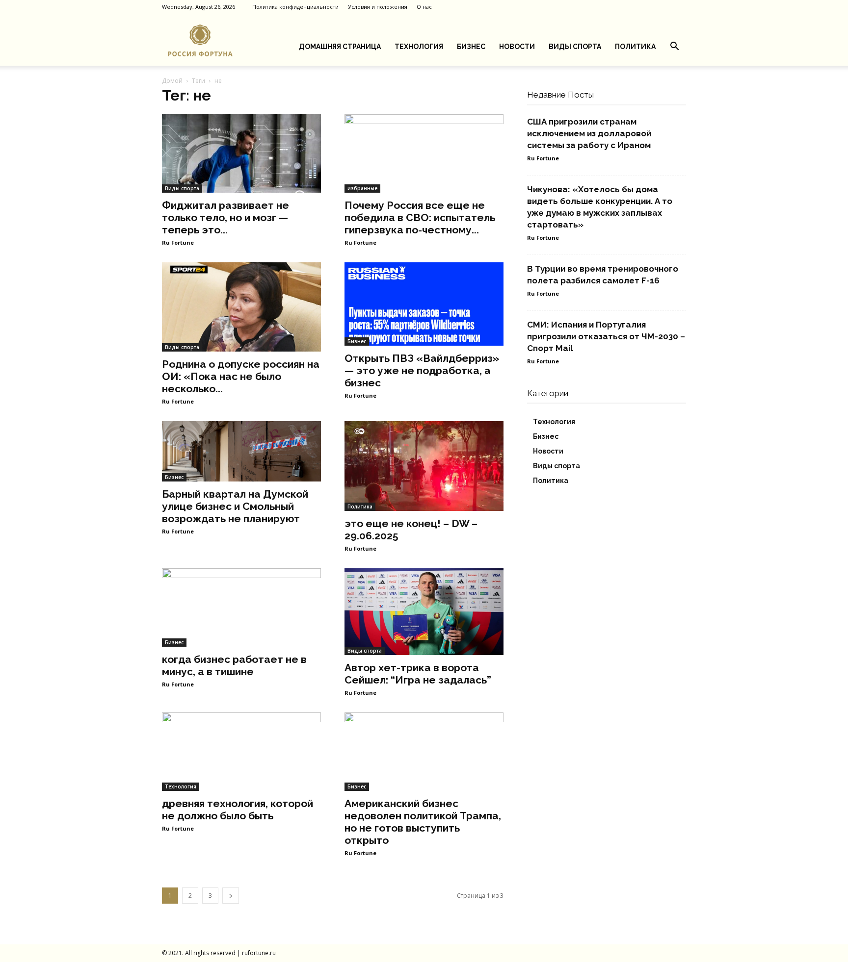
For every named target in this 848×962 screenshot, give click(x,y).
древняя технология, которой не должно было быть (237, 809)
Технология (419, 47)
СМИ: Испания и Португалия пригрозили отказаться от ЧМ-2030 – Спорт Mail (606, 336)
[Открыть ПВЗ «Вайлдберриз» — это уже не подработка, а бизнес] (424, 304)
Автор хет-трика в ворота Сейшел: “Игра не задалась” (417, 673)
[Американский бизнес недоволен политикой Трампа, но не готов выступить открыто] (424, 751)
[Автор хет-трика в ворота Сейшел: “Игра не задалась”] (424, 611)
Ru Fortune (178, 242)
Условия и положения (377, 6)
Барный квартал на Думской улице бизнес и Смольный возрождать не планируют (235, 506)
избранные (362, 188)
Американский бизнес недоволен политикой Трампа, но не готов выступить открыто (422, 821)
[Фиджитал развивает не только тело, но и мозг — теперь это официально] (241, 153)
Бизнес (471, 47)
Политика (635, 47)
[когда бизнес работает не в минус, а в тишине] (241, 607)
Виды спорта (575, 47)
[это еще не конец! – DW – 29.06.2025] (424, 465)
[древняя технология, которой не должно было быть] (241, 751)
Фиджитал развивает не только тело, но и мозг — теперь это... (225, 217)
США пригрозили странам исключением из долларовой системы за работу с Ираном (589, 133)
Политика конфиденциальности (295, 6)
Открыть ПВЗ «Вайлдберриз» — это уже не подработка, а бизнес (421, 370)
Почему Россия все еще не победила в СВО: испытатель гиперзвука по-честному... (419, 217)
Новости (517, 47)
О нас (424, 6)
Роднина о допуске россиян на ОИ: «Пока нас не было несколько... (240, 376)
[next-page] (230, 895)
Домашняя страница (340, 47)
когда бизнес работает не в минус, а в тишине (234, 665)
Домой (172, 80)
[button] (674, 47)
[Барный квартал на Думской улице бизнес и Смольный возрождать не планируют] (241, 451)
